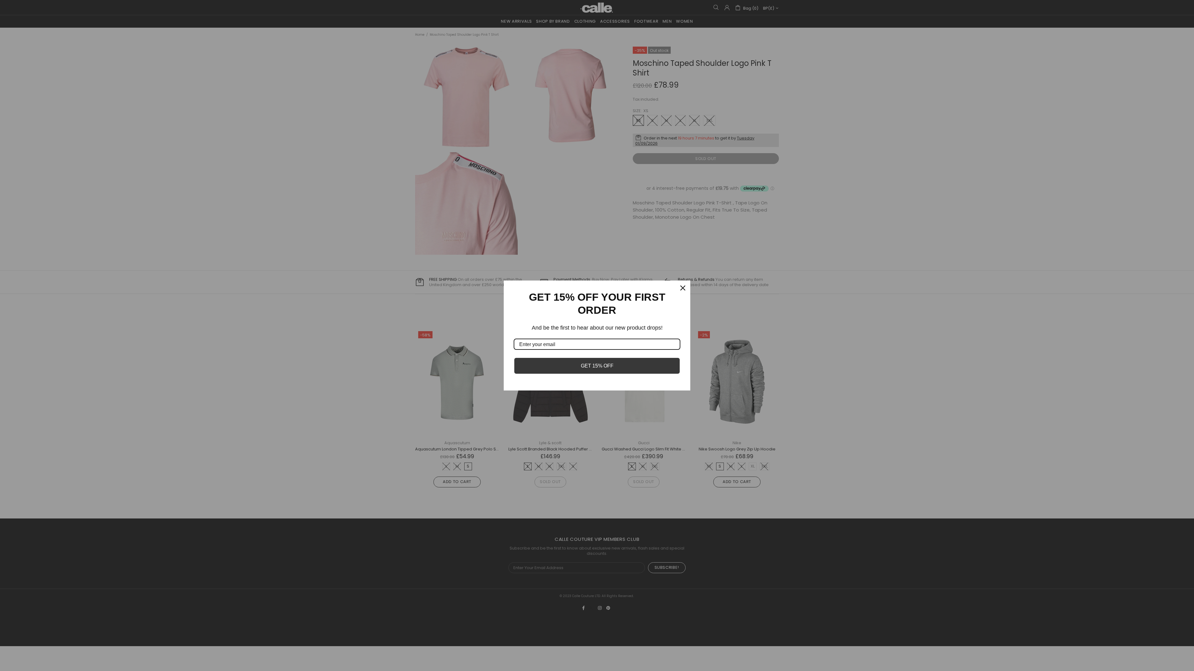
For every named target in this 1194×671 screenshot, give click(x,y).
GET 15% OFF (597, 365)
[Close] (682, 288)
